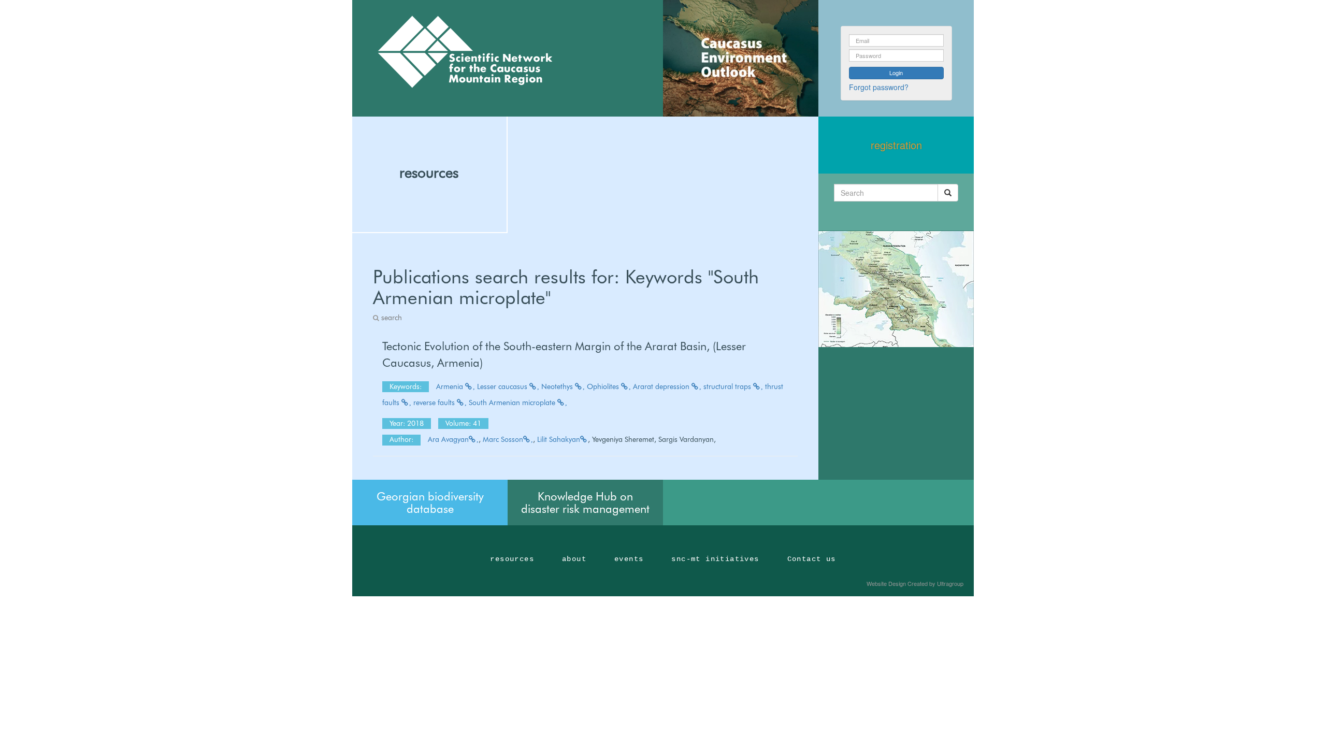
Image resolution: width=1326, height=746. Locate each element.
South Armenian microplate (513, 402)
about (574, 559)
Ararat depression (662, 386)
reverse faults (435, 402)
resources (428, 172)
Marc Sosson (503, 439)
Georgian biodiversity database (430, 502)
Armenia (450, 386)
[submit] (948, 193)
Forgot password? (879, 87)
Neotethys (558, 386)
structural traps (728, 386)
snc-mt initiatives (715, 559)
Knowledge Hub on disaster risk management (585, 502)
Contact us (811, 559)
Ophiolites (604, 386)
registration (896, 144)
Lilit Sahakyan (558, 439)
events (628, 559)
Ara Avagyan (448, 439)
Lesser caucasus (503, 386)
